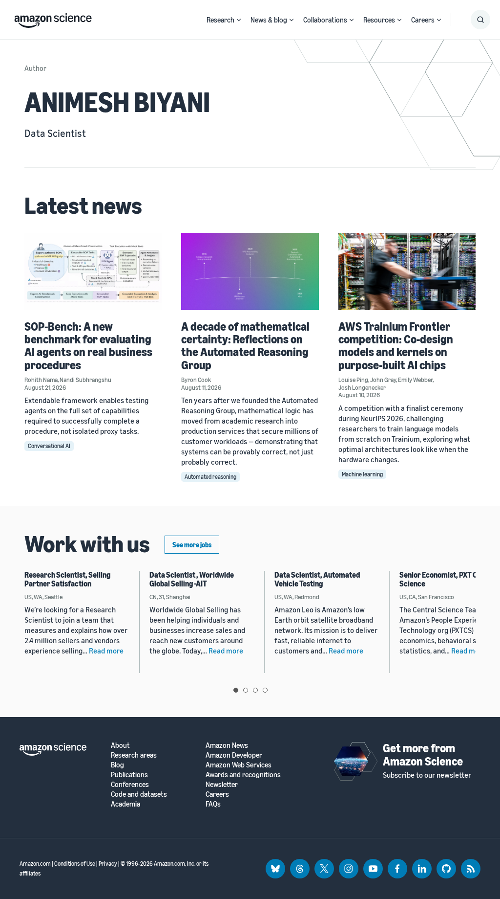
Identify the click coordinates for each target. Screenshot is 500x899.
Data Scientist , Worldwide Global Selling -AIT (191, 579)
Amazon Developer (234, 755)
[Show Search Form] (480, 19)
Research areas (134, 755)
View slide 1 (235, 690)
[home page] (53, 18)
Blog (117, 764)
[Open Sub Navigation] (239, 19)
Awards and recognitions (243, 774)
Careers (423, 19)
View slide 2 (245, 690)
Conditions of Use (74, 863)
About (120, 745)
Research (220, 19)
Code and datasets (139, 794)
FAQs (213, 804)
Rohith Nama (41, 379)
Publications (129, 774)
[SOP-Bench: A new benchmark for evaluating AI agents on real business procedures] (93, 271)
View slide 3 (255, 690)
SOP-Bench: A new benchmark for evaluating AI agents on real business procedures (88, 345)
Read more (106, 650)
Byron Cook (196, 379)
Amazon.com (35, 863)
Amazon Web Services (238, 764)
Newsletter (222, 784)
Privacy (108, 863)
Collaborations (325, 19)
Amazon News (227, 745)
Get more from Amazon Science (423, 754)
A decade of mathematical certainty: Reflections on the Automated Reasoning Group (245, 345)
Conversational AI (49, 446)
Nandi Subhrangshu (85, 379)
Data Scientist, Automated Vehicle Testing (317, 579)
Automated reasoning (210, 476)
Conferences (130, 784)
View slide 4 (265, 690)
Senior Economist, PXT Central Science (448, 579)
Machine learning (362, 474)
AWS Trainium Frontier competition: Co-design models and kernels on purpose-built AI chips (395, 345)
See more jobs (191, 544)
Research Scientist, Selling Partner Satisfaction (67, 579)
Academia (125, 804)
